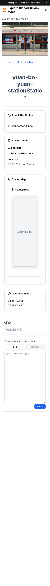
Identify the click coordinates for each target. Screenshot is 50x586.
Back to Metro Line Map (21, 62)
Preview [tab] (35, 347)
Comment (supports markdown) (19, 341)
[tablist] (25, 347)
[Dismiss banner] (46, 3)
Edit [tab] (15, 347)
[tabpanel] (25, 377)
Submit (40, 406)
